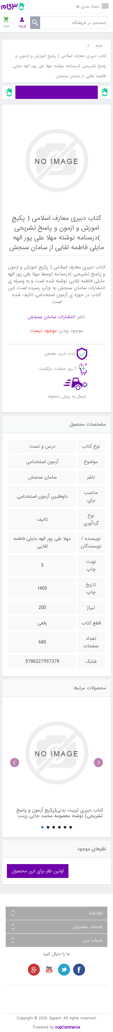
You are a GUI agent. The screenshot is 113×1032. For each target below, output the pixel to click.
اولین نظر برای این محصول (38, 871)
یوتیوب (49, 970)
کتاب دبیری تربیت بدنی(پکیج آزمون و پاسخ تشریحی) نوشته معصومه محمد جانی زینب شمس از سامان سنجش (59, 813)
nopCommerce (67, 1027)
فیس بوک (79, 970)
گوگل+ (34, 970)
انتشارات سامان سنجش (51, 317)
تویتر (64, 970)
